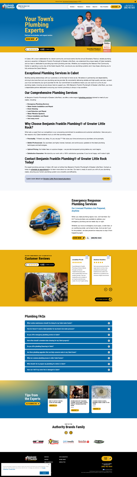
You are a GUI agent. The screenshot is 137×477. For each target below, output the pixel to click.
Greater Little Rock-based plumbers (56, 179)
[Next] (110, 289)
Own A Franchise (48, 462)
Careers (46, 459)
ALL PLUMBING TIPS (31, 403)
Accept (44, 472)
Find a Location (22, 7)
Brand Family (62, 459)
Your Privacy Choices (108, 469)
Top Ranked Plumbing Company (70, 1)
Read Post (52, 405)
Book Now (114, 6)
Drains (72, 407)
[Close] (48, 464)
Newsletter (62, 462)
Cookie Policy (12, 469)
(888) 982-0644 (129, 8)
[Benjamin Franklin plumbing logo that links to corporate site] (8, 6)
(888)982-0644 (96, 238)
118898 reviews (49, 264)
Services (46, 457)
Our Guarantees (63, 457)
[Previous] (105, 289)
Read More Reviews (102, 299)
